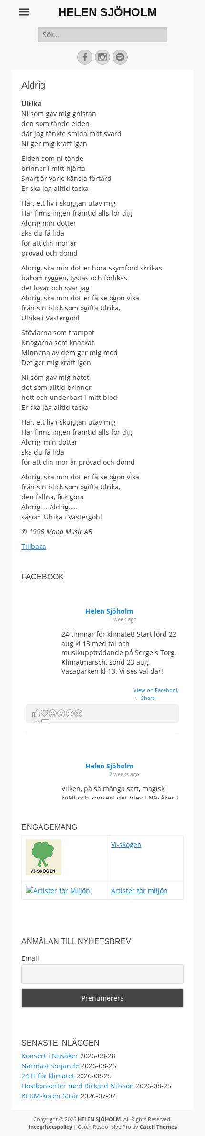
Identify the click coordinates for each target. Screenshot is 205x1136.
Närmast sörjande (50, 1065)
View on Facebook (156, 690)
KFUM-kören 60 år (50, 1095)
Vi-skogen (126, 844)
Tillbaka (33, 546)
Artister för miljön (139, 890)
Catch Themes (158, 1126)
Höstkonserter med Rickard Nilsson (77, 1085)
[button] (102, 713)
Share (148, 697)
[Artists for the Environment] (58, 890)
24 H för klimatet (47, 1075)
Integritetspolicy (50, 1126)
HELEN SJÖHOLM (107, 12)
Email (30, 958)
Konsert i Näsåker (49, 1055)
